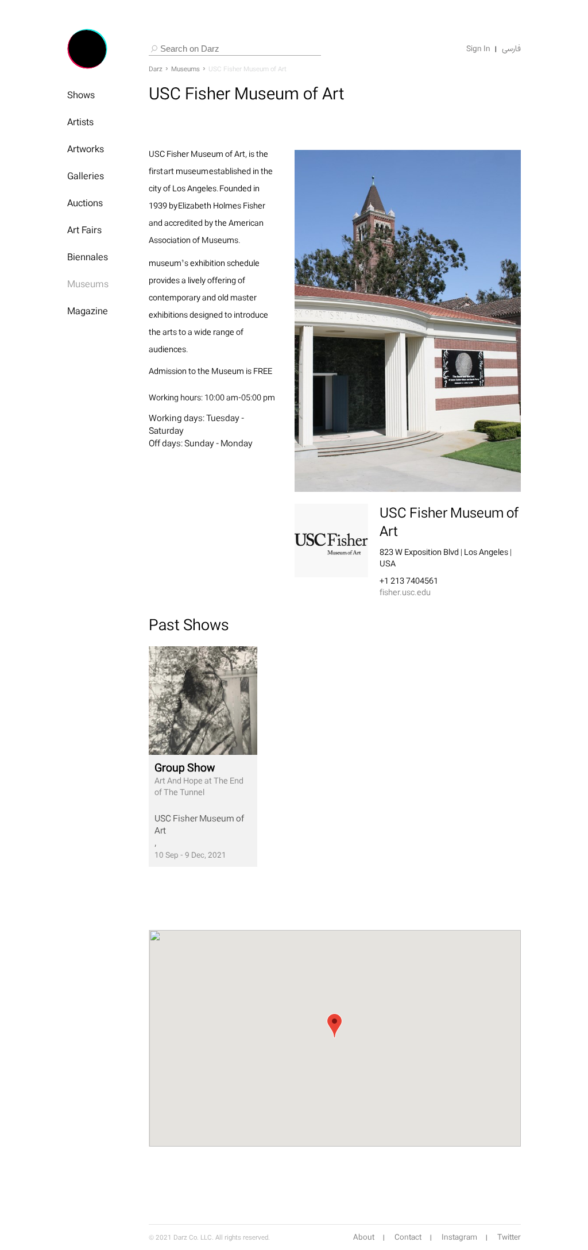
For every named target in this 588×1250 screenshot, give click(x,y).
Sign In (478, 49)
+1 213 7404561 (409, 580)
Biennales (87, 257)
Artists (80, 122)
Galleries (85, 176)
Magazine (87, 311)
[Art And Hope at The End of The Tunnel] (203, 700)
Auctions (85, 203)
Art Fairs (84, 230)
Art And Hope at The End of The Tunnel (198, 779)
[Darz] (87, 49)
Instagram (459, 1237)
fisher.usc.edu (405, 592)
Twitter (509, 1237)
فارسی (511, 49)
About (363, 1237)
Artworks (85, 149)
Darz (156, 69)
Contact (407, 1237)
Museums (88, 284)
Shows (81, 95)
